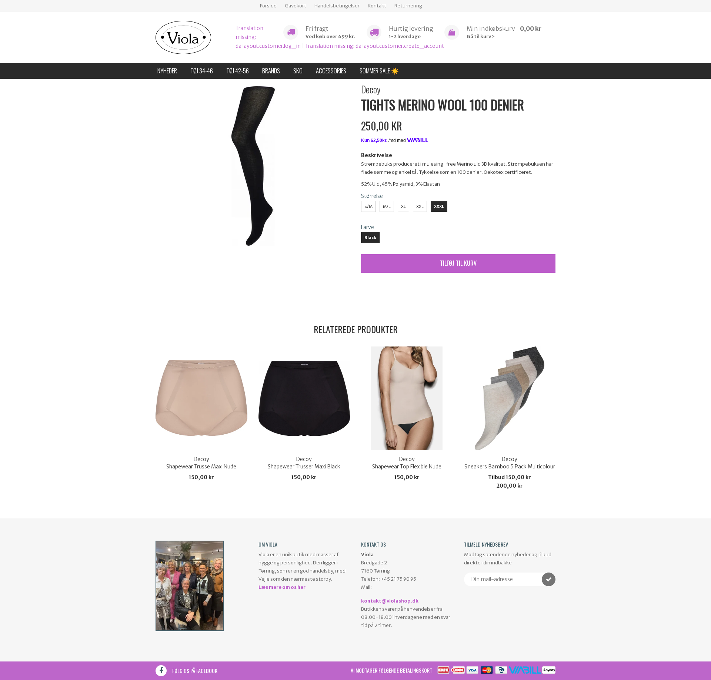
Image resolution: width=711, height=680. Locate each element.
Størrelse (372, 196)
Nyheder (167, 70)
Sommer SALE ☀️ (379, 70)
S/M (368, 206)
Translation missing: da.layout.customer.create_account (374, 46)
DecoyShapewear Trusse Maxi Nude (201, 463)
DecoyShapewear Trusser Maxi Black (304, 463)
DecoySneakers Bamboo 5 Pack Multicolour (509, 463)
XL (403, 206)
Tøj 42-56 (237, 70)
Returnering (408, 6)
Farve (367, 227)
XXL (420, 206)
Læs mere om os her (282, 587)
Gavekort (295, 6)
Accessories (331, 70)
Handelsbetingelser (337, 6)
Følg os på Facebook (194, 670)
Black (370, 237)
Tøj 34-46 (201, 70)
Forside (268, 6)
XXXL (439, 206)
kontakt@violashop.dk (389, 601)
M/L (387, 206)
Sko (298, 70)
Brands (271, 70)
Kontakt (377, 6)
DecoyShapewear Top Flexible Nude (406, 463)
